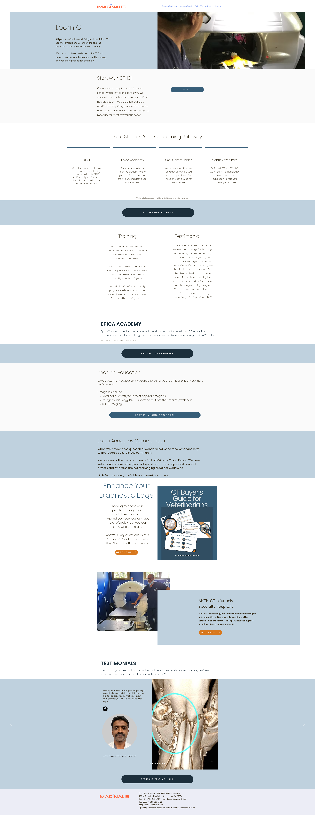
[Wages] (155, 763)
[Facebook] (167, 724)
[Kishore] (150, 763)
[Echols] (164, 763)
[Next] (304, 724)
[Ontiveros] (157, 763)
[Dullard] (159, 763)
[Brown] (162, 763)
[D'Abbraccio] (152, 763)
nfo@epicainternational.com (151, 804)
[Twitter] (174, 724)
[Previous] (11, 724)
